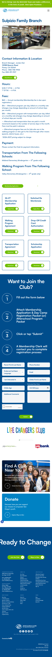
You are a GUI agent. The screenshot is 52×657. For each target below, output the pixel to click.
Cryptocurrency (5, 614)
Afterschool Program (40, 574)
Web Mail (46, 645)
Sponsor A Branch (6, 600)
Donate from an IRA (6, 603)
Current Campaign (39, 600)
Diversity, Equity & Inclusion (26, 582)
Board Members (23, 575)
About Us (22, 597)
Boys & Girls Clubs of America (42, 647)
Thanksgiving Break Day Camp (42, 581)
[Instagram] (23, 631)
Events (21, 601)
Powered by (5, 638)
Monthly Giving (5, 608)
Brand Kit (37, 601)
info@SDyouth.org (8, 580)
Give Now (4, 597)
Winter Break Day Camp (41, 583)
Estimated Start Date (33, 384)
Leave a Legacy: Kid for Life (7, 609)
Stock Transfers (5, 612)
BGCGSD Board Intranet (43, 644)
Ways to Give (23, 600)
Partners (22, 577)
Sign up (37, 586)
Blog (36, 597)
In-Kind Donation (23, 585)
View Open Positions (33, 5)
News (21, 603)
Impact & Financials (24, 580)
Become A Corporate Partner (8, 601)
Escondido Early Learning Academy (41, 578)
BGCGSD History (23, 578)
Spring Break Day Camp (41, 580)
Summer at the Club (40, 575)
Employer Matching (6, 606)
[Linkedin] (29, 631)
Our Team (22, 574)
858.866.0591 (8, 577)
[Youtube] (26, 631)
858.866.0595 (7, 579)
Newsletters (38, 598)
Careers (21, 586)
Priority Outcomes (39, 584)
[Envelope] (32, 631)
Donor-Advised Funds (6, 605)
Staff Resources (23, 589)
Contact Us (22, 588)
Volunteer (4, 611)
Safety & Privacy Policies (25, 583)
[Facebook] (20, 631)
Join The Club (23, 598)
